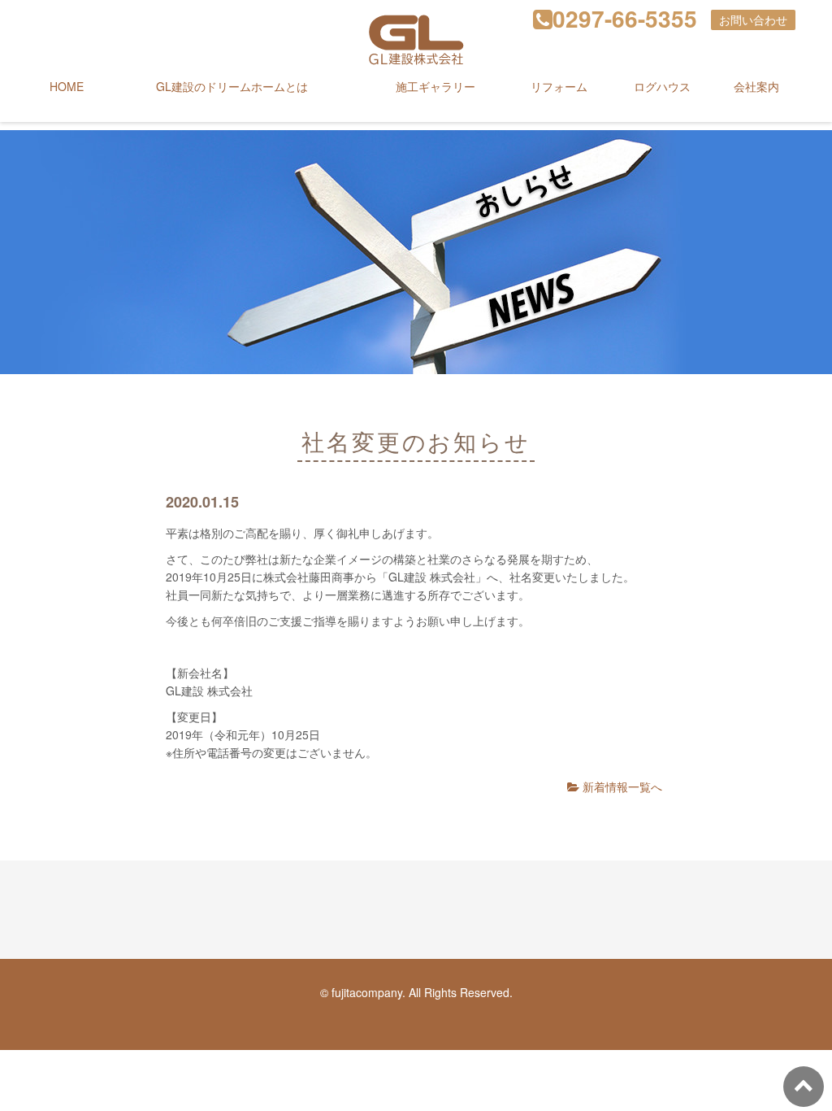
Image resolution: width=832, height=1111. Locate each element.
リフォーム (559, 86)
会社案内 (756, 86)
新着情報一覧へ (620, 786)
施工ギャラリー (435, 86)
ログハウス (662, 86)
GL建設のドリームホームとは (232, 86)
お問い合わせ (753, 19)
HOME (67, 86)
